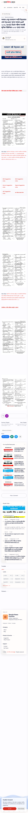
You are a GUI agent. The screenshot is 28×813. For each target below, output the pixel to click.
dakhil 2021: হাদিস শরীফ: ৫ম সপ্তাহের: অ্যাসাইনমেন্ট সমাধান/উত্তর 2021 (13, 541)
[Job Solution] (9, 7)
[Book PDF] (16, 7)
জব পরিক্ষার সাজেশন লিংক (19, 192)
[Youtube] (13, 623)
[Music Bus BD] (8, 37)
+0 (7, 416)
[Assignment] (13, 519)
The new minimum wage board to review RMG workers (14, 535)
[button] (5, 436)
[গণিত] (20, 7)
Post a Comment (14, 495)
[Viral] (23, 7)
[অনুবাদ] (11, 532)
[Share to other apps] (20, 436)
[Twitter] (9, 623)
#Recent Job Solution (6, 430)
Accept (9, 808)
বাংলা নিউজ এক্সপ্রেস (10, 652)
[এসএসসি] (17, 539)
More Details (21, 808)
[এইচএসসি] (17, 519)
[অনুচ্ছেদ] (11, 546)
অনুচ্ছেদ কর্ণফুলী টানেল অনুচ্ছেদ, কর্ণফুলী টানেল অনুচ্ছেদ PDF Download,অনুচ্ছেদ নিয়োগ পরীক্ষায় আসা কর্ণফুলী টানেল (14, 549)
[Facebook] (5, 623)
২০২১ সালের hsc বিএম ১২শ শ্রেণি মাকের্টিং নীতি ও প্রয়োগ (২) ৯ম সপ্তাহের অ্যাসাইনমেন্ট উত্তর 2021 (15, 523)
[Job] (5, 7)
